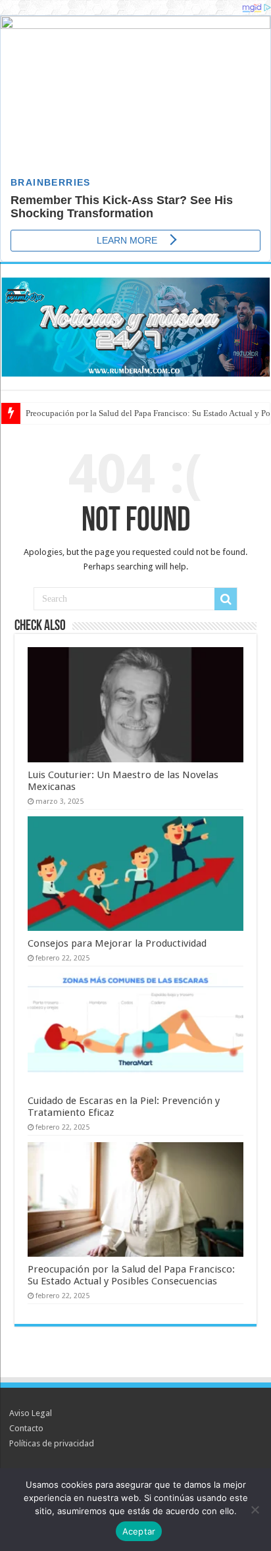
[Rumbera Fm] (135, 324)
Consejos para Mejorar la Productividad (117, 943)
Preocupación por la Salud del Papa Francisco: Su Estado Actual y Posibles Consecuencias (131, 1275)
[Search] (225, 599)
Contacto (26, 1428)
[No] (254, 1509)
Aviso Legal (30, 1413)
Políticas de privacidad (51, 1443)
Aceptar (139, 1531)
